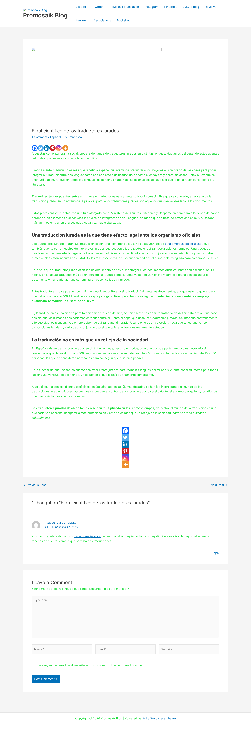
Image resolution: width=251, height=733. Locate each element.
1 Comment (39, 137)
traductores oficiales (60, 522)
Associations (102, 20)
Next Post (219, 485)
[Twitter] (41, 148)
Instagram (151, 7)
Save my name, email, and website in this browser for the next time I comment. (91, 665)
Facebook (80, 7)
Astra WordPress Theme (159, 718)
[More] (65, 148)
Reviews (210, 7)
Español (55, 137)
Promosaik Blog (45, 15)
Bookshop (123, 20)
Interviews (81, 20)
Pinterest (170, 7)
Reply (215, 553)
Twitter (98, 7)
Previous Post (34, 485)
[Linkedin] (47, 148)
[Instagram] (59, 148)
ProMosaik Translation (124, 7)
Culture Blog (190, 7)
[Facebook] (35, 148)
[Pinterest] (53, 148)
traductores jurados (87, 536)
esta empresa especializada (184, 243)
